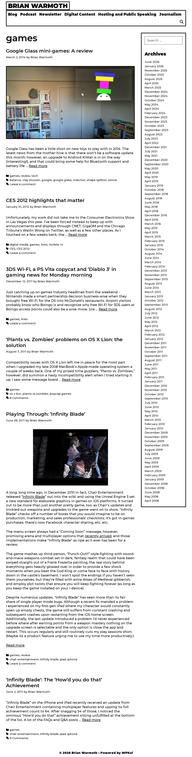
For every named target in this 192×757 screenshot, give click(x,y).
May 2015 (151, 228)
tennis (112, 180)
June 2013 (152, 288)
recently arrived (98, 536)
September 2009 (157, 445)
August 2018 (153, 198)
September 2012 (156, 304)
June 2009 (152, 458)
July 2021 (151, 151)
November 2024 (156, 96)
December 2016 (156, 215)
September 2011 (156, 356)
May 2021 (151, 155)
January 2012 (154, 339)
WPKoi (127, 753)
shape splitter (97, 180)
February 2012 (155, 334)
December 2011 (155, 343)
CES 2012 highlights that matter (45, 200)
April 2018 (151, 211)
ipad (63, 659)
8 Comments (19, 398)
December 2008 (156, 484)
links (44, 244)
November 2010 (156, 390)
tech (35, 176)
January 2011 (154, 381)
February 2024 (155, 113)
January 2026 (154, 66)
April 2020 (152, 172)
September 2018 (156, 194)
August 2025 (153, 79)
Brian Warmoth (38, 5)
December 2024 (156, 91)
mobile (54, 244)
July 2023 (151, 138)
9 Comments (19, 738)
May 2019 (151, 177)
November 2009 (156, 437)
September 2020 (156, 164)
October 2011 (154, 351)
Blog (12, 14)
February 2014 (155, 266)
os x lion (15, 393)
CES (12, 248)
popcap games (60, 393)
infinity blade (49, 659)
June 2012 (152, 317)
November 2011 (155, 347)
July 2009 (151, 454)
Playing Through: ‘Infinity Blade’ (45, 414)
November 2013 (156, 275)
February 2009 (155, 475)
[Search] (181, 22)
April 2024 (152, 108)
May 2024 (151, 104)
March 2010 (153, 420)
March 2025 (153, 87)
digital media (19, 244)
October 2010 (154, 394)
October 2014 (154, 249)
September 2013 (156, 279)
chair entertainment (24, 659)
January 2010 (154, 428)
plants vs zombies (35, 393)
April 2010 (151, 415)
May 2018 (151, 206)
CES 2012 (23, 248)
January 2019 (154, 185)
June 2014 (152, 258)
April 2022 (152, 143)
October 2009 (154, 441)
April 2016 (151, 219)
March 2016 (153, 224)
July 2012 (151, 313)
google (47, 180)
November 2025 (156, 70)
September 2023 (156, 130)
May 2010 (151, 411)
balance (15, 180)
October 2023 (154, 126)
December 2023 (156, 117)
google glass (62, 180)
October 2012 (154, 300)
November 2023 (156, 121)
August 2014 (153, 253)
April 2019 (151, 181)
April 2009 (152, 466)
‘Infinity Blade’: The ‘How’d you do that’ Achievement (54, 682)
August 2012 (153, 309)
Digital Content (79, 14)
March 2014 (153, 262)
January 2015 (154, 245)
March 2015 (153, 236)
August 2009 (154, 449)
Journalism (170, 14)
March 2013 (153, 292)
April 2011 (151, 373)
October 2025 (154, 74)
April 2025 (151, 83)
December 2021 (156, 147)
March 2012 (153, 330)
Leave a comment (23, 184)
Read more (38, 166)
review (25, 176)
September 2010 (156, 398)
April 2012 (151, 326)
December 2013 (156, 270)
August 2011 (153, 360)
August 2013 (153, 283)
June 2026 (152, 62)
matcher (79, 180)
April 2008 (152, 500)
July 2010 (151, 402)
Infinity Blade (34, 497)
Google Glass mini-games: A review (49, 51)
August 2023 (153, 134)
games (15, 176)
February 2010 (155, 424)
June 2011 (151, 364)
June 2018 (152, 202)
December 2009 (156, 432)
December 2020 (156, 160)
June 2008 (152, 492)
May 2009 (151, 462)
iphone (72, 659)
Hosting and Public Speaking (127, 14)
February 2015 (155, 241)
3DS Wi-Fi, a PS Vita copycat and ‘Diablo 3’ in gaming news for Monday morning (61, 272)
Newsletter (50, 14)
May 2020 (151, 168)
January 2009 (154, 479)
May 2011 (151, 368)
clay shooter (31, 180)
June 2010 (152, 407)
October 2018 (154, 190)
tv (61, 244)
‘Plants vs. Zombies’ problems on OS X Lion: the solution (64, 342)
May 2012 (151, 322)
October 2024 (154, 100)
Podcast (28, 14)
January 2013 (154, 296)
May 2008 (151, 496)
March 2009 (153, 471)
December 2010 (156, 386)
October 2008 (154, 488)
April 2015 (151, 232)
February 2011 (154, 377)
